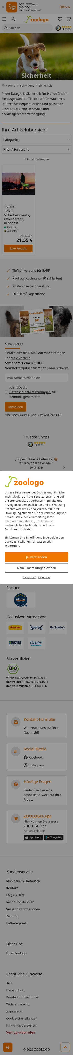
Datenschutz (29, 577)
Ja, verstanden (36, 557)
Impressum (44, 577)
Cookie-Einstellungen (18, 541)
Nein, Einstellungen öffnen (36, 568)
